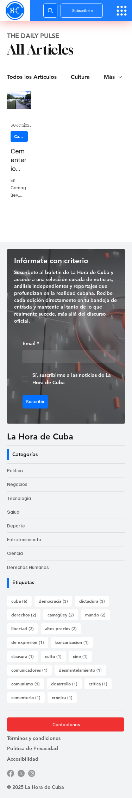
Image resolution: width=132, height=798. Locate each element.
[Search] (50, 11)
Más (109, 77)
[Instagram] (31, 773)
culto (55, 656)
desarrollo (66, 683)
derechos (25, 615)
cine (82, 656)
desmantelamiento (82, 670)
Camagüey (21, 136)
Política (15, 470)
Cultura (80, 77)
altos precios (63, 628)
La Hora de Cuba (40, 436)
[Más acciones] (27, 125)
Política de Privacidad (32, 748)
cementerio (28, 697)
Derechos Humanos (28, 567)
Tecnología (19, 498)
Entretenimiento (24, 539)
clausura (24, 656)
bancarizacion (74, 642)
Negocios (17, 484)
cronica (64, 697)
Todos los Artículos (32, 77)
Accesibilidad (22, 759)
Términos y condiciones (34, 738)
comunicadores (31, 670)
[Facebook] (10, 773)
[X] (21, 773)
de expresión (29, 642)
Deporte (16, 525)
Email (31, 343)
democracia (55, 601)
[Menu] (121, 11)
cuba (21, 601)
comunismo (27, 683)
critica (100, 683)
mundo (97, 615)
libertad (24, 628)
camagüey (63, 615)
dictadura (94, 601)
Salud (13, 512)
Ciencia (15, 553)
